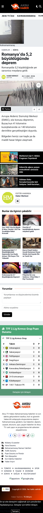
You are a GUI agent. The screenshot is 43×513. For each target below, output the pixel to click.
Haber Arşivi (10, 462)
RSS (7, 489)
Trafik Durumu (10, 451)
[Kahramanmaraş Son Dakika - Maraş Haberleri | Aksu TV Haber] (20, 6)
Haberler (6, 50)
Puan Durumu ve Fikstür (14, 453)
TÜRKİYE (7, 468)
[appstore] (15, 479)
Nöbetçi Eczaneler (12, 443)
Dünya (15, 50)
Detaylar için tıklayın (21, 392)
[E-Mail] (17, 201)
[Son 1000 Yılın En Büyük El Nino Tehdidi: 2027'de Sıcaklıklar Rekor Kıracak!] (11, 220)
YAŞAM (18, 471)
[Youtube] (24, 435)
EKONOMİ (29, 471)
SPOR (37, 468)
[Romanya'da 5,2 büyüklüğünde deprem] (21, 93)
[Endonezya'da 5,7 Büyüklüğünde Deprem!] (11, 267)
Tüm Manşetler (11, 456)
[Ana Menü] (3, 6)
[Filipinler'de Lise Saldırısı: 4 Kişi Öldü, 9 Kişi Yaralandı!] (32, 267)
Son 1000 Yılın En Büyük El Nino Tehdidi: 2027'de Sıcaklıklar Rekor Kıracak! (11, 230)
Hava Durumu (10, 445)
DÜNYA (7, 474)
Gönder (7, 314)
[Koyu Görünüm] (37, 6)
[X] (15, 435)
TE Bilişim (28, 497)
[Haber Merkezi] (7, 197)
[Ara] (40, 6)
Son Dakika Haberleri (13, 459)
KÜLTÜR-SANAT (30, 474)
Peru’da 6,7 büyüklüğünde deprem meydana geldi (31, 229)
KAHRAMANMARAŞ (26, 16)
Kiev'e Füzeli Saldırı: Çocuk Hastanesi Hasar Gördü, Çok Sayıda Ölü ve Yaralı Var (31, 253)
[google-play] (27, 479)
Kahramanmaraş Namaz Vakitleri (18, 448)
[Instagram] (19, 435)
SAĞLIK (17, 474)
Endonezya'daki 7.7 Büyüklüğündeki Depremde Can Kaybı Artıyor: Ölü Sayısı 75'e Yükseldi (10, 254)
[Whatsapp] (33, 435)
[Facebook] (10, 435)
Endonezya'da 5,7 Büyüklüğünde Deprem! (11, 276)
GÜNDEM (7, 471)
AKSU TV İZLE (8, 16)
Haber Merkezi (22, 196)
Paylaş (7, 109)
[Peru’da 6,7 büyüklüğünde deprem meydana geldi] (32, 220)
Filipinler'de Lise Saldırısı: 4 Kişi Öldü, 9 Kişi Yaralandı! (31, 277)
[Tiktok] (28, 435)
